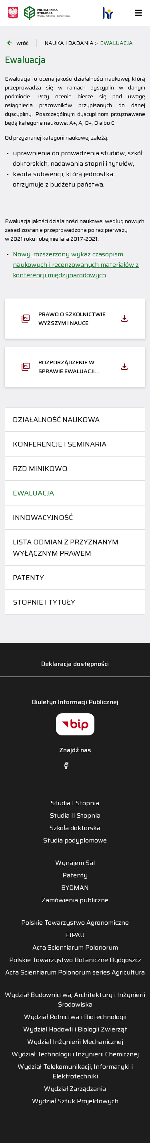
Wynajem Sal (75, 863)
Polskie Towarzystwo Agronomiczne (75, 923)
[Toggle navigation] (136, 13)
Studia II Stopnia (75, 815)
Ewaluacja (33, 493)
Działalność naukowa (56, 419)
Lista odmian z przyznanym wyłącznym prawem (65, 547)
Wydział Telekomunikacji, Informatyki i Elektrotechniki (75, 1071)
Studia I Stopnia (75, 803)
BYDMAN (75, 888)
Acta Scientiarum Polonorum (75, 947)
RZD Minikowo (40, 468)
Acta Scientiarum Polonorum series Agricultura (75, 972)
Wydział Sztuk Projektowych (75, 1101)
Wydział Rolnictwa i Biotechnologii (75, 1017)
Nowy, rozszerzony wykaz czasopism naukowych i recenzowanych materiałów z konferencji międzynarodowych (76, 264)
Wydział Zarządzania (75, 1089)
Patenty (28, 577)
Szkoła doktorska (75, 828)
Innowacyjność (43, 517)
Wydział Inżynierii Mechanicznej (75, 1042)
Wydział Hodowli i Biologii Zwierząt (75, 1029)
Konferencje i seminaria (59, 444)
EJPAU (75, 935)
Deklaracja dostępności (75, 664)
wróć (22, 43)
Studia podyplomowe (75, 840)
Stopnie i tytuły (44, 602)
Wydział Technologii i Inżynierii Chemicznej (75, 1054)
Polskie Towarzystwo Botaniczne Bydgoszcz (75, 960)
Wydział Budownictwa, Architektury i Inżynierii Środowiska (75, 999)
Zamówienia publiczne (75, 900)
